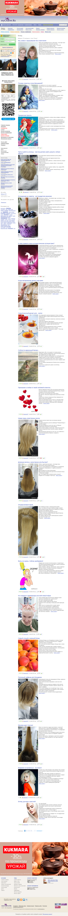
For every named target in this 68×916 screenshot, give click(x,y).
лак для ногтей (13, 213)
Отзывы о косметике (14, 31)
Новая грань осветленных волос (29, 418)
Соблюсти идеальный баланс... (28, 350)
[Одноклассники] (21, 900)
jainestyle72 (26, 79)
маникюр (6, 214)
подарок (6, 219)
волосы (8, 208)
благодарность (3, 208)
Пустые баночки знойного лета (7, 174)
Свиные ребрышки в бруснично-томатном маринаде (7, 172)
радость (13, 221)
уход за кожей (3, 227)
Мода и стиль (29, 29)
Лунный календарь (4, 152)
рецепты (5, 222)
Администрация (5, 143)
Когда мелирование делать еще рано (30, 280)
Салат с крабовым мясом (5, 162)
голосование (3, 209)
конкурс (5, 212)
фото (14, 228)
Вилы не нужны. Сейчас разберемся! (30, 561)
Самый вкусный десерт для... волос (30, 313)
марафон (10, 214)
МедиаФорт (9, 907)
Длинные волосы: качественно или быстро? (33, 462)
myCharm (3, 878)
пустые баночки (11, 220)
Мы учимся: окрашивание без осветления (32, 40)
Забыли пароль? (3, 44)
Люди (39, 24)
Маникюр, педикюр (40, 29)
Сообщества (4, 128)
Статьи (42, 31)
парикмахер (4, 218)
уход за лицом (8, 227)
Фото (35, 24)
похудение (13, 219)
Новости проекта (36, 31)
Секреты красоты (50, 29)
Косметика (10, 28)
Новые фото (4, 134)
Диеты (2, 149)
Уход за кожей (20, 28)
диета (6, 209)
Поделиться (3, 202)
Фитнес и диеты (60, 29)
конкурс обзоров (11, 212)
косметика (3, 213)
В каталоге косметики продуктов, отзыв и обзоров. (32, 881)
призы (7, 220)
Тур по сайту (4, 142)
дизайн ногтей (10, 209)
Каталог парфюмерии (6, 132)
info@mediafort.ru (41, 909)
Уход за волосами (29, 28)
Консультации (4, 150)
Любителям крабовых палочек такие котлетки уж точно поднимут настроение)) (8, 165)
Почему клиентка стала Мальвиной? (30, 83)
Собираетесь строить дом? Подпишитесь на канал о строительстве (7, 74)
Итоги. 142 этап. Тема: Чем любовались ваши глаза (6, 160)
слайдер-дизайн (9, 222)
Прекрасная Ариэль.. (25, 115)
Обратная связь (22, 905)
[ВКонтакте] (18, 900)
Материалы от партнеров (7, 137)
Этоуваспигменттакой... (26, 505)
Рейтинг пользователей (6, 884)
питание (9, 218)
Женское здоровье (61, 28)
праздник (2, 220)
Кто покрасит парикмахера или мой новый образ (34, 595)
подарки (2, 219)
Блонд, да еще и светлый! (27, 801)
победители (13, 218)
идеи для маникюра (12, 210)
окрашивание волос (6, 217)
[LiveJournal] (27, 900)
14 (41, 500)
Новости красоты (50, 28)
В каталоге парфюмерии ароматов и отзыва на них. (32, 888)
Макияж (38, 28)
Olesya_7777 (4, 194)
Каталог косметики (5, 131)
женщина (2, 210)
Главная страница (5, 125)
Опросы (2, 153)
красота (8, 213)
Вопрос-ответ (48, 31)
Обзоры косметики (5, 31)
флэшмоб (10, 228)
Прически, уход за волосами (20, 885)
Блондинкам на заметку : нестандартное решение (35, 196)
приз (5, 220)
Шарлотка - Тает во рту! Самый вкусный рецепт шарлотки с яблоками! (7, 186)
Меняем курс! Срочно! (25, 725)
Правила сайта (38, 905)
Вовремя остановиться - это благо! (30, 768)
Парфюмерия (11, 29)
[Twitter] (24, 900)
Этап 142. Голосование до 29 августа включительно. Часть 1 (8, 180)
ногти (14, 215)
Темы (15, 878)
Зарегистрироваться (7, 47)
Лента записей (7, 24)
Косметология (20, 29)
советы (14, 222)
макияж (2, 214)
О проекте (15, 905)
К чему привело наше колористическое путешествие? (36, 243)
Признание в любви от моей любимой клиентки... (34, 387)
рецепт (2, 222)
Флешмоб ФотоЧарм (4, 228)
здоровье (6, 210)
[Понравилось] (21, 79)
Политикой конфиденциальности (6, 56)
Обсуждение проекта (6, 138)
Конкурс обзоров (5, 135)
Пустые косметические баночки (6, 221)
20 (41, 634)
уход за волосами (6, 226)
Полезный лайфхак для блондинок (30, 677)
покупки (9, 219)
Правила (3, 145)
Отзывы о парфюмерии (26, 31)
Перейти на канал (7, 119)
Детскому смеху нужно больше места (8, 81)
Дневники (3, 126)
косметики (20, 24)
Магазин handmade (48, 24)
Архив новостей (4, 148)
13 (44, 458)
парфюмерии (28, 24)
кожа (1, 212)
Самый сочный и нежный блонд (29, 638)
